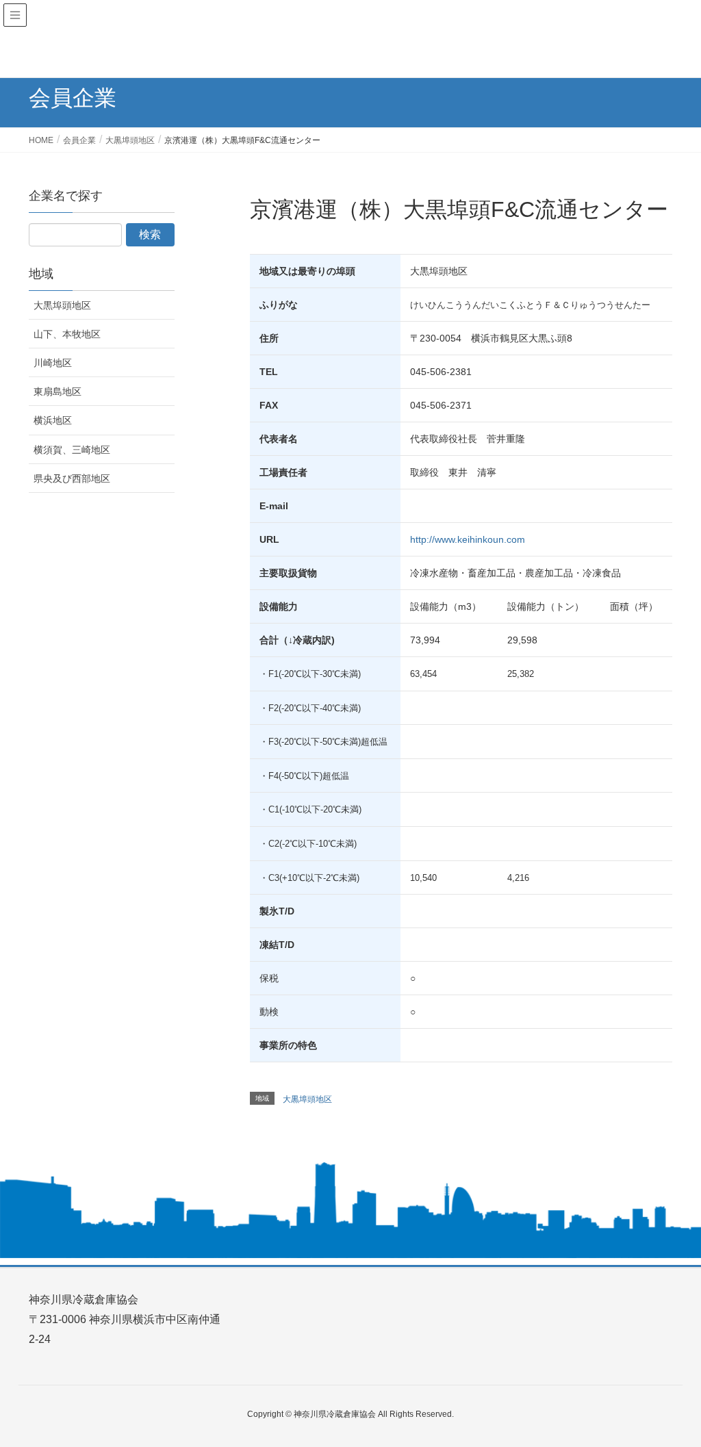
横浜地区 (53, 420)
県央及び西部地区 (72, 478)
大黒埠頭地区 (307, 1099)
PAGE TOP (671, 1391)
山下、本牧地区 (67, 334)
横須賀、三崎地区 (72, 449)
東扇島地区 (57, 391)
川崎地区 (53, 362)
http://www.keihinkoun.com (467, 539)
